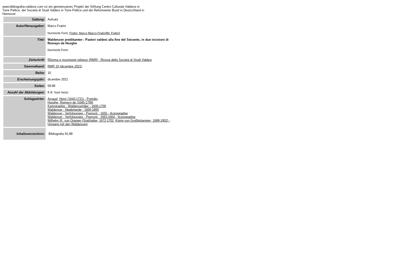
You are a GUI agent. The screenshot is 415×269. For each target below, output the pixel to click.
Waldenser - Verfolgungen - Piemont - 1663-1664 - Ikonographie (91, 117)
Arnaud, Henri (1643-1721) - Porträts (73, 99)
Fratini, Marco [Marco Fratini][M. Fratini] (94, 33)
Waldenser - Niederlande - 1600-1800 (73, 110)
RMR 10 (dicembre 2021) (65, 66)
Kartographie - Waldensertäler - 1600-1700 (77, 106)
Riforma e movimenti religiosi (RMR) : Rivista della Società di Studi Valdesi (100, 60)
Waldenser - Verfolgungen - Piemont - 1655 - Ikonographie (88, 113)
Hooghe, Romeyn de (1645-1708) (70, 102)
